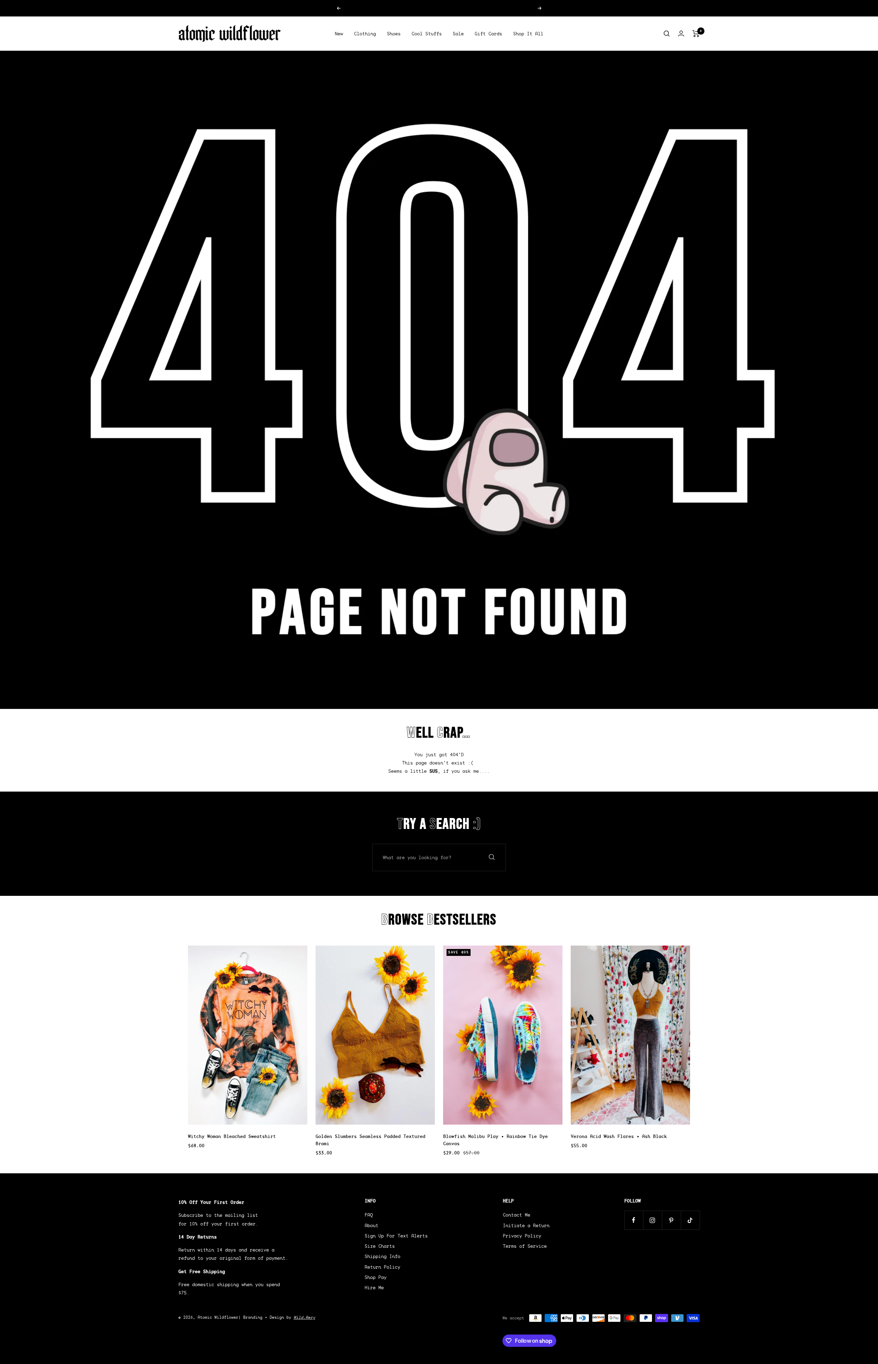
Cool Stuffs (427, 34)
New (339, 34)
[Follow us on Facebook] (633, 1220)
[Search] (667, 34)
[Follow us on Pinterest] (671, 1220)
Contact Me (516, 1215)
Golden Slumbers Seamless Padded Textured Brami (370, 1140)
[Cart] (696, 33)
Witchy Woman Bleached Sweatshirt (232, 1136)
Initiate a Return (526, 1225)
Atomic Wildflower (218, 1317)
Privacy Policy (522, 1236)
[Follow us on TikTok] (690, 1220)
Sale (458, 34)
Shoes (394, 34)
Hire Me (374, 1287)
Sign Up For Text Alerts (396, 1236)
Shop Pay (376, 1277)
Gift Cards (488, 34)
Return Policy (382, 1267)
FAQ (369, 1215)
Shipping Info (382, 1256)
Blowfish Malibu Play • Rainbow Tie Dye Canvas (495, 1140)
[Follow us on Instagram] (652, 1220)
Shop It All (528, 34)
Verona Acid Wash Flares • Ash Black (619, 1136)
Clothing (365, 34)
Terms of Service (525, 1246)
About (371, 1225)
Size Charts (380, 1246)
